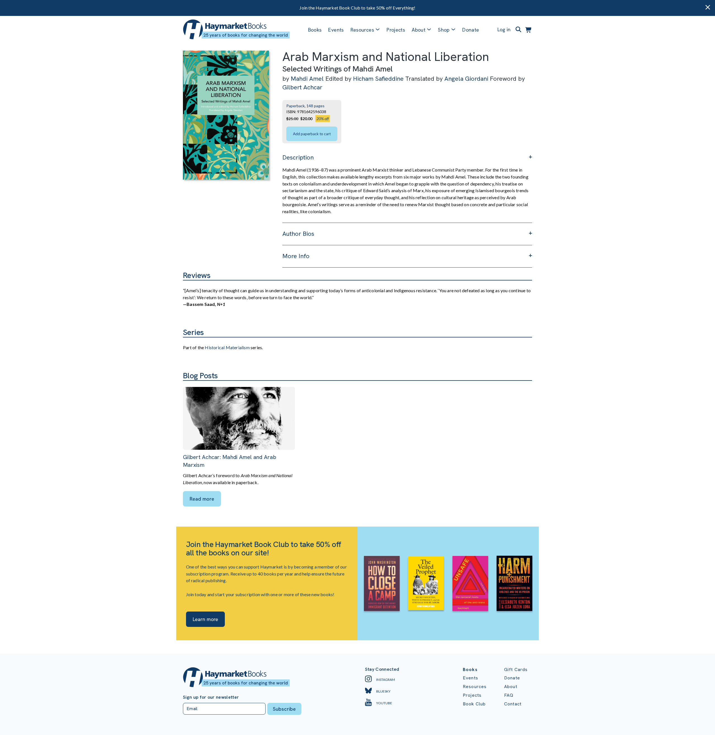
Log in (504, 29)
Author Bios (298, 234)
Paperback (295, 105)
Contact (512, 704)
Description (298, 157)
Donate (470, 30)
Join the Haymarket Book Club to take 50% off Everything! (357, 7)
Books (315, 30)
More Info (295, 256)
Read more (202, 499)
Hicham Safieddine (378, 79)
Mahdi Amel (307, 79)
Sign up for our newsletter (211, 697)
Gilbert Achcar (302, 87)
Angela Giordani (466, 79)
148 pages (315, 105)
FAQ (508, 695)
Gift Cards (516, 669)
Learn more (205, 619)
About (510, 686)
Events (336, 30)
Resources (362, 30)
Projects (396, 30)
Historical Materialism (227, 347)
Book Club (474, 704)
